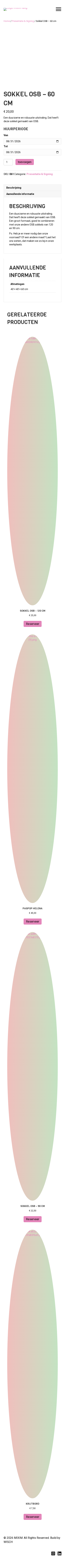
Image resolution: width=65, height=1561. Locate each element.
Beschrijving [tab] (13, 187)
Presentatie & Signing (23, 21)
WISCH (8, 1542)
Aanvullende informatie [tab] (20, 194)
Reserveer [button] (32, 624)
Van (6, 135)
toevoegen (24, 162)
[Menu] (58, 9)
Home (7, 21)
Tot (6, 146)
